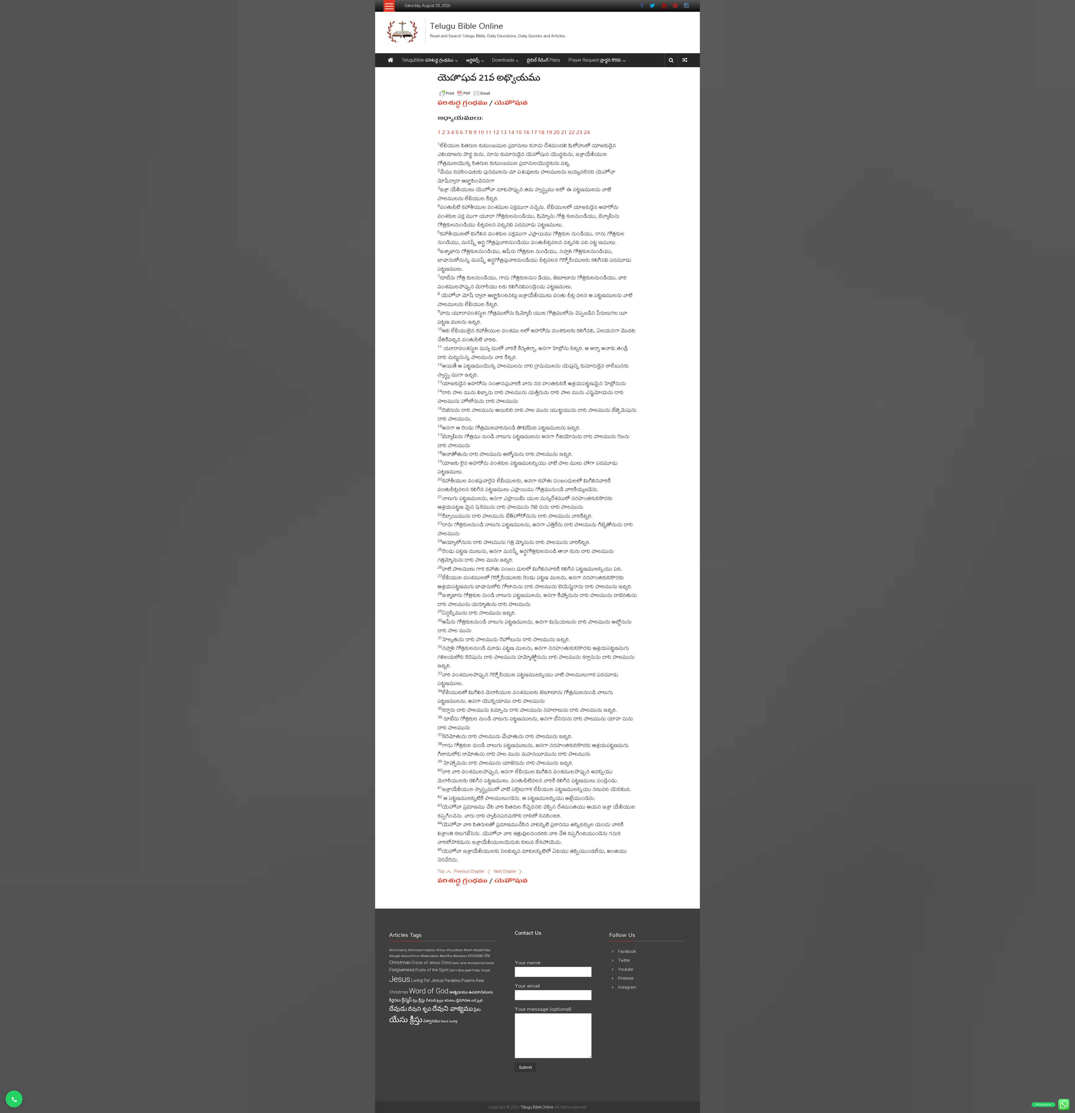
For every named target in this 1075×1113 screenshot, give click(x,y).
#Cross (441, 950)
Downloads (503, 60)
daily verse (460, 963)
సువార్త (453, 1021)
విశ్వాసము (431, 1020)
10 (481, 132)
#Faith (468, 950)
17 (534, 132)
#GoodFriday (482, 950)
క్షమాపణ (463, 1000)
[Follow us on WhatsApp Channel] (14, 1099)
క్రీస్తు (415, 1000)
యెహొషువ (511, 103)
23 (579, 132)
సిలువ (444, 1021)
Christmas (400, 962)
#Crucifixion (455, 950)
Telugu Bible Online (466, 25)
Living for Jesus (427, 980)
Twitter (624, 960)
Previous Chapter (469, 871)
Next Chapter (505, 871)
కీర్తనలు (395, 1000)
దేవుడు (398, 1008)
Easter (490, 963)
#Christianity (398, 950)
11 (488, 132)
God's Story (456, 970)
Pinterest (626, 978)
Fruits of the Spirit (431, 969)
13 (504, 132)
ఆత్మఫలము (458, 992)
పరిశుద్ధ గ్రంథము (462, 103)
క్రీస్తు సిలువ (427, 1000)
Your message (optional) (543, 1008)
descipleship (476, 963)
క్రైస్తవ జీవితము (446, 1000)
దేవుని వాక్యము (452, 1008)
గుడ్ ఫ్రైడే (477, 1000)
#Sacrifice (446, 956)
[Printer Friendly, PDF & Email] (465, 93)
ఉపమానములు (481, 992)
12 (496, 132)
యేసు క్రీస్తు (405, 1019)
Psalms (468, 980)
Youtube (625, 969)
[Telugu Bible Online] (391, 60)
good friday (472, 970)
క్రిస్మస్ (407, 1000)
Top (441, 871)
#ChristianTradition (422, 950)
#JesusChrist (410, 956)
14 (511, 132)
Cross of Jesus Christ (432, 962)
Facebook (627, 951)
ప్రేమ (477, 1009)
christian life (479, 955)
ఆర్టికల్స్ (473, 60)
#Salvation (460, 956)
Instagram (627, 987)
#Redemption (429, 956)
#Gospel (394, 956)
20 (556, 132)
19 (549, 132)
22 (572, 132)
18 (541, 132)
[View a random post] (684, 60)
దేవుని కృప (419, 1009)
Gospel (485, 970)
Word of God (428, 991)
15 (519, 132)
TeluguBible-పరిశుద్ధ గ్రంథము (428, 60)
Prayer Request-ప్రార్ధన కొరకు (595, 60)
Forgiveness (402, 969)
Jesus (399, 979)
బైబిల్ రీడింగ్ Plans (543, 60)
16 (526, 132)
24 (587, 132)
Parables (453, 980)
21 (564, 132)
